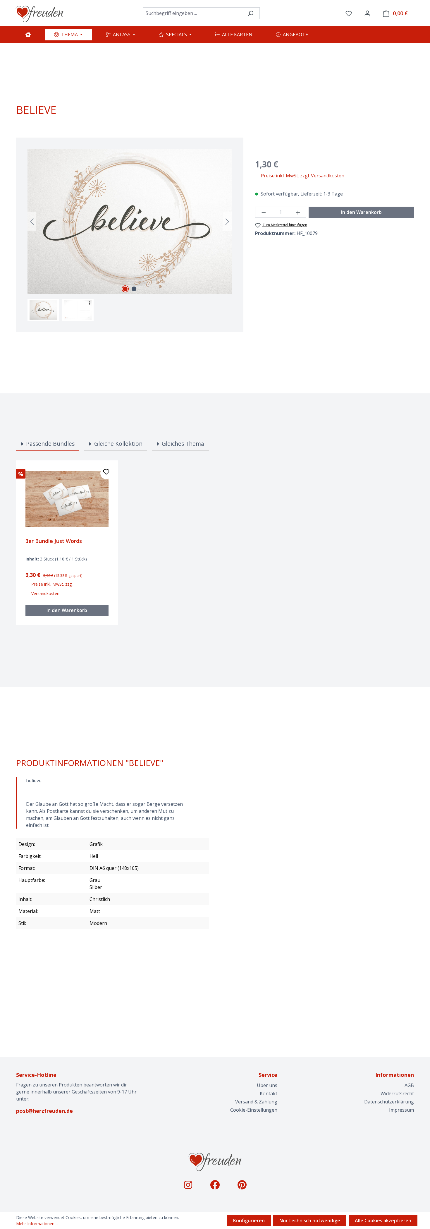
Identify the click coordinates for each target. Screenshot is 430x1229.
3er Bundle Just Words (53, 541)
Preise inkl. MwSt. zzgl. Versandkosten (302, 175)
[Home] (28, 34)
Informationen (394, 1074)
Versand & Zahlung (256, 1101)
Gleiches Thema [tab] (182, 444)
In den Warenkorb (361, 212)
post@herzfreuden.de (44, 1110)
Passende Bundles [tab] (50, 444)
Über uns (267, 1085)
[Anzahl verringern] (263, 212)
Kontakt (268, 1093)
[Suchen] (250, 13)
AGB (409, 1085)
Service (268, 1074)
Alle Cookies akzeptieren (383, 1220)
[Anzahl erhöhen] (298, 212)
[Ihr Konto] (367, 13)
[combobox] (192, 13)
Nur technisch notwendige (309, 1220)
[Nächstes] (227, 221)
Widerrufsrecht (397, 1093)
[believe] (129, 221)
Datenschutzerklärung (389, 1101)
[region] (129, 235)
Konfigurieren (249, 1220)
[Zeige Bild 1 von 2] (125, 289)
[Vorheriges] (31, 221)
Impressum (401, 1110)
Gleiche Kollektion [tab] (117, 444)
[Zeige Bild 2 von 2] (134, 289)
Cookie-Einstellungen (253, 1110)
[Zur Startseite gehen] (39, 13)
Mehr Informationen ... (37, 1223)
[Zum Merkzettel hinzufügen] (106, 473)
